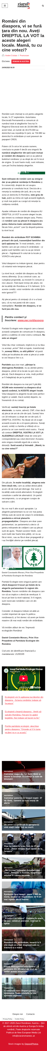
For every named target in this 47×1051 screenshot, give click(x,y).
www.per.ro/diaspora (31, 320)
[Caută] (43, 6)
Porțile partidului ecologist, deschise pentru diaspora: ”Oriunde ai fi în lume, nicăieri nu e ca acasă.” (23, 729)
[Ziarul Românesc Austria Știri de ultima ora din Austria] (23, 5)
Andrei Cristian (11, 55)
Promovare (24, 55)
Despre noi (18, 1014)
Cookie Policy (19, 1019)
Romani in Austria (21, 61)
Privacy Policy (7, 1019)
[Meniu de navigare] (5, 5)
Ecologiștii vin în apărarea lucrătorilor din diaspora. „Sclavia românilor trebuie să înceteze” (24, 700)
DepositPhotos (31, 1044)
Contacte (30, 1014)
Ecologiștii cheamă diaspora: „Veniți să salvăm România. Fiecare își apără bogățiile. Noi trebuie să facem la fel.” (23, 714)
